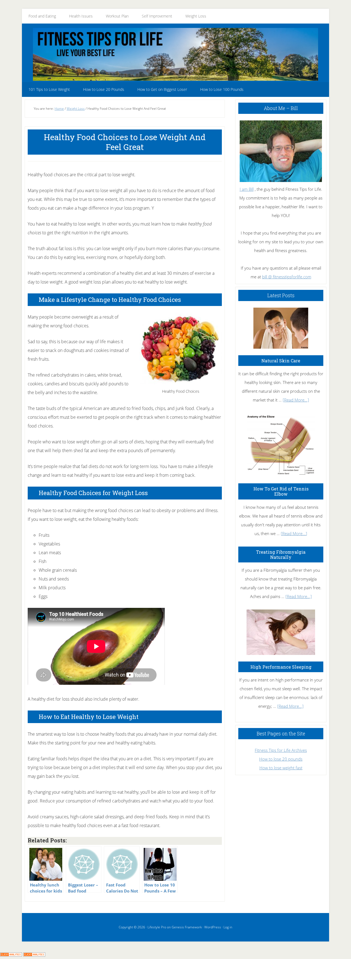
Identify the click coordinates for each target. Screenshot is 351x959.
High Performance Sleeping (281, 667)
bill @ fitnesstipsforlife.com (286, 276)
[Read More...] (296, 400)
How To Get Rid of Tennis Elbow (280, 491)
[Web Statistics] (34, 954)
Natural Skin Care (280, 360)
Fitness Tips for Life (175, 54)
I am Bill (247, 189)
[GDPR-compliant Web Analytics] (11, 954)
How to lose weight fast (280, 767)
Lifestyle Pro (157, 927)
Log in (227, 927)
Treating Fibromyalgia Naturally (280, 554)
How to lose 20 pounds (280, 759)
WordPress (212, 927)
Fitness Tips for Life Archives (281, 750)
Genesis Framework (187, 927)
